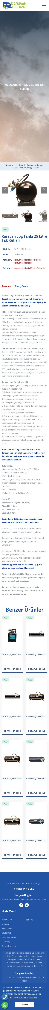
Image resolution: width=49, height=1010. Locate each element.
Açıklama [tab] (6, 286)
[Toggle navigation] (44, 5)
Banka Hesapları (9, 946)
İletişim (29, 919)
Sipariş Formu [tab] (21, 286)
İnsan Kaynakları (9, 937)
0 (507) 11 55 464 (24, 889)
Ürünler (20, 165)
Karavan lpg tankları (35, 165)
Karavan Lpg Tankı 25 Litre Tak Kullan (30, 268)
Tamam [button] (24, 1005)
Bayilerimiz (6, 932)
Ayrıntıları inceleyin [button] (28, 998)
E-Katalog (6, 941)
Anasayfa (9, 165)
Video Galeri (7, 928)
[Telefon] (4, 997)
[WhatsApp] (4, 1005)
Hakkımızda (7, 919)
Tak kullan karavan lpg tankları (26, 167)
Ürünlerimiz (7, 924)
